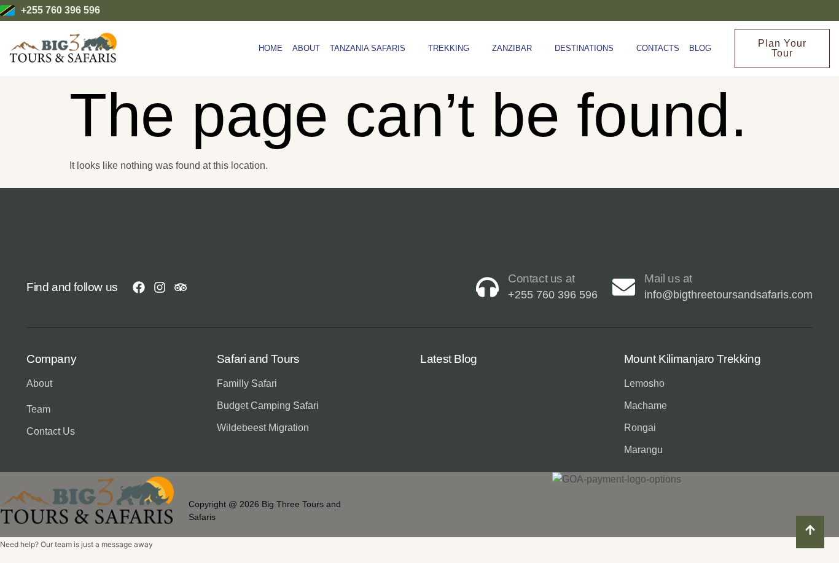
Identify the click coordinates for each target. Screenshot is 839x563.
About (306, 48)
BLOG (700, 48)
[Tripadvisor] (180, 287)
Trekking (448, 48)
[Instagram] (160, 287)
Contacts (657, 48)
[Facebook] (139, 287)
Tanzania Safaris (367, 48)
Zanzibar (512, 48)
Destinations (584, 48)
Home (271, 48)
